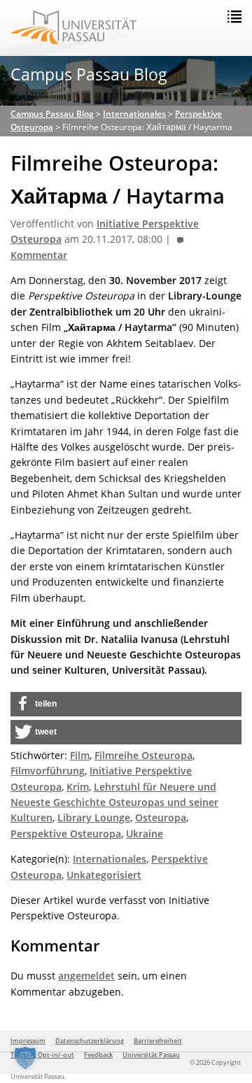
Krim (77, 786)
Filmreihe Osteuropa (143, 755)
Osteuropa (160, 817)
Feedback (98, 1054)
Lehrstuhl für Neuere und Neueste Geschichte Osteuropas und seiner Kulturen (114, 802)
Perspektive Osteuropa (65, 833)
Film (80, 755)
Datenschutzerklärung (89, 1040)
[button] (125, 704)
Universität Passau (151, 1054)
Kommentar (38, 255)
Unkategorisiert (103, 875)
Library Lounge (93, 817)
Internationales (109, 858)
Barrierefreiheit (158, 1040)
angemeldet (86, 975)
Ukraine (144, 833)
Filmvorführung (47, 770)
